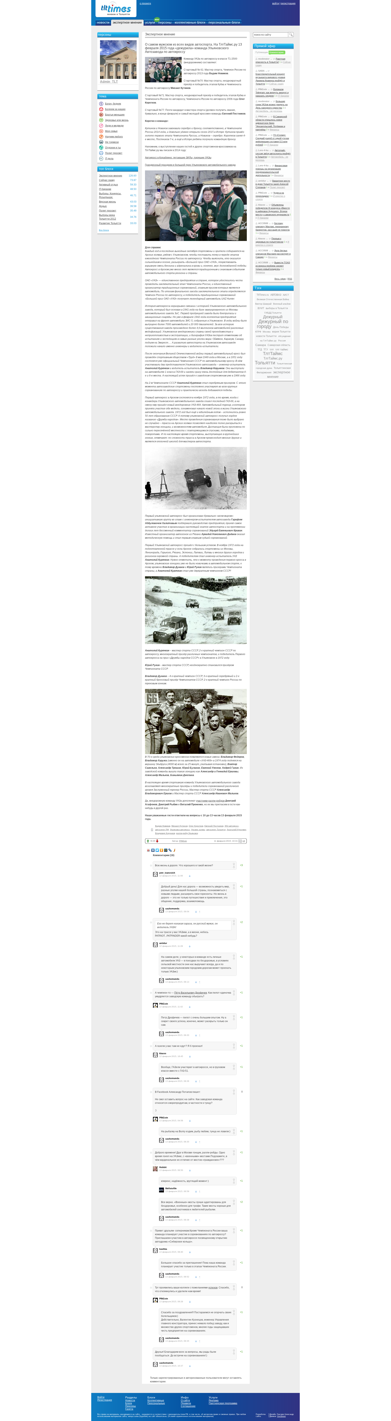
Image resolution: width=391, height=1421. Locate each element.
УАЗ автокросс (232, 826)
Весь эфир (280, 279)
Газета (129, 1409)
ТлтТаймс (273, 353)
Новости (130, 1400)
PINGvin (183, 841)
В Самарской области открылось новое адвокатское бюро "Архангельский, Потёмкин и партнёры (271, 123)
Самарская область (279, 345)
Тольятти (265, 362)
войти (275, 3)
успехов (212, 1287)
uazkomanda (172, 908)
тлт (272, 349)
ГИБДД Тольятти (272, 313)
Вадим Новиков (162, 826)
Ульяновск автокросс (180, 829)
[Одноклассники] (161, 850)
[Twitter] (157, 850)
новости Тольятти (266, 336)
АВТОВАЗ (275, 294)
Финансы (274, 129)
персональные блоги (224, 22)
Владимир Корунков (165, 833)
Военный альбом (282, 304)
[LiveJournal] (170, 850)
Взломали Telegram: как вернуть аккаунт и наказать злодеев (272, 92)
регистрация (288, 3)
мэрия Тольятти (281, 331)
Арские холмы (198, 829)
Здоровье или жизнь (117, 120)
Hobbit (163, 1167)
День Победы (281, 327)
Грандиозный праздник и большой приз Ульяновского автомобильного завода (190, 164)
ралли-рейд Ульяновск (187, 833)
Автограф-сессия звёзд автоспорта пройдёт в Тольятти (273, 153)
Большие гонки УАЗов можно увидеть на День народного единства (272, 104)
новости (103, 22)
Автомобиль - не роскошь (269, 111)
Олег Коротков (196, 826)
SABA (261, 71)
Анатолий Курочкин (236, 829)
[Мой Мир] (166, 850)
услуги (150, 22)
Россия (282, 340)
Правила (186, 1403)
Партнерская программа (223, 1403)
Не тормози (112, 142)
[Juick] (174, 850)
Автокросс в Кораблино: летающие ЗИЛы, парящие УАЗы (178, 157)
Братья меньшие (115, 114)
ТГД (260, 349)
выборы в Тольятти (277, 308)
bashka (163, 1249)
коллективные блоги (190, 22)
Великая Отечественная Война (273, 299)
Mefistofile (171, 1188)
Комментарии (276, 52)
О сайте (185, 1400)
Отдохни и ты (113, 147)
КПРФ (258, 331)
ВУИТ (261, 308)
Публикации (261, 52)
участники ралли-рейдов (210, 800)
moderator (263, 59)
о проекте (145, 3)
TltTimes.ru (263, 294)
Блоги (128, 1403)
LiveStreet (281, 1416)
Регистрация (104, 1400)
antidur (163, 943)
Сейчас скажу (107, 180)
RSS (290, 279)
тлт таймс (281, 349)
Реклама (214, 1400)
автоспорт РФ (162, 829)
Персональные (156, 1403)
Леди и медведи (114, 125)
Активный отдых (108, 184)
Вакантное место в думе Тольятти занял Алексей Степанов (273, 184)
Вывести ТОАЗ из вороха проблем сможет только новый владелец (273, 265)
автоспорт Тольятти (216, 829)
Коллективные (155, 1400)
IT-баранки (105, 189)
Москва (266, 331)
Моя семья (111, 131)
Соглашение (188, 1406)
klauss (162, 1053)
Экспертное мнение (110, 175)
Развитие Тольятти (110, 223)
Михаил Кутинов (179, 826)
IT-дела (109, 158)
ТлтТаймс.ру (273, 358)
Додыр (103, 206)
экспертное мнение (127, 22)
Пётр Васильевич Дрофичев (190, 992)
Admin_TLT (109, 81)
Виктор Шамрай (263, 304)
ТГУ (266, 349)
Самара (260, 345)
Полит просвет (113, 153)
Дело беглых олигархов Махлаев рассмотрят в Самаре (273, 253)
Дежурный (272, 317)
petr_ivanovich (167, 873)
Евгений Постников (213, 826)
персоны (164, 22)
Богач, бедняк (113, 103)
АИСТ (286, 295)
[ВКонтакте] (153, 850)
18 (244, 841)
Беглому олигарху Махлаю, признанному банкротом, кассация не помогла (273, 226)
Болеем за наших (115, 109)
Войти (100, 1397)
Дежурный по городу (272, 324)
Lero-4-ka (263, 150)
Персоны (130, 1406)
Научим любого (114, 136)
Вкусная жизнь (107, 201)
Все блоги (104, 230)
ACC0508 (263, 223)
